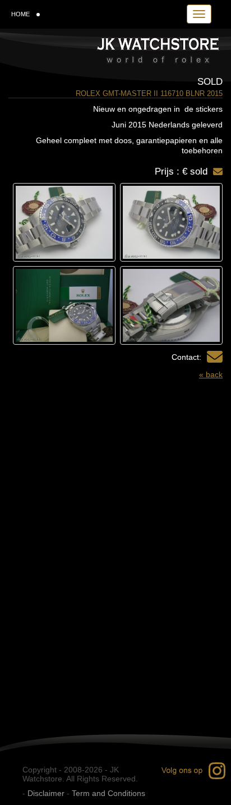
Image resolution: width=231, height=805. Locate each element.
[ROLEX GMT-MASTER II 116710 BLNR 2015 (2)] (64, 222)
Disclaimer (45, 793)
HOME (20, 14)
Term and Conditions (108, 793)
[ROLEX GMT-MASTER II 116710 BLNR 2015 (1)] (171, 222)
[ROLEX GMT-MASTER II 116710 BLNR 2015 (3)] (171, 305)
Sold (210, 81)
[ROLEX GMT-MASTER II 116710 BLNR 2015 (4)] (64, 305)
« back (211, 374)
